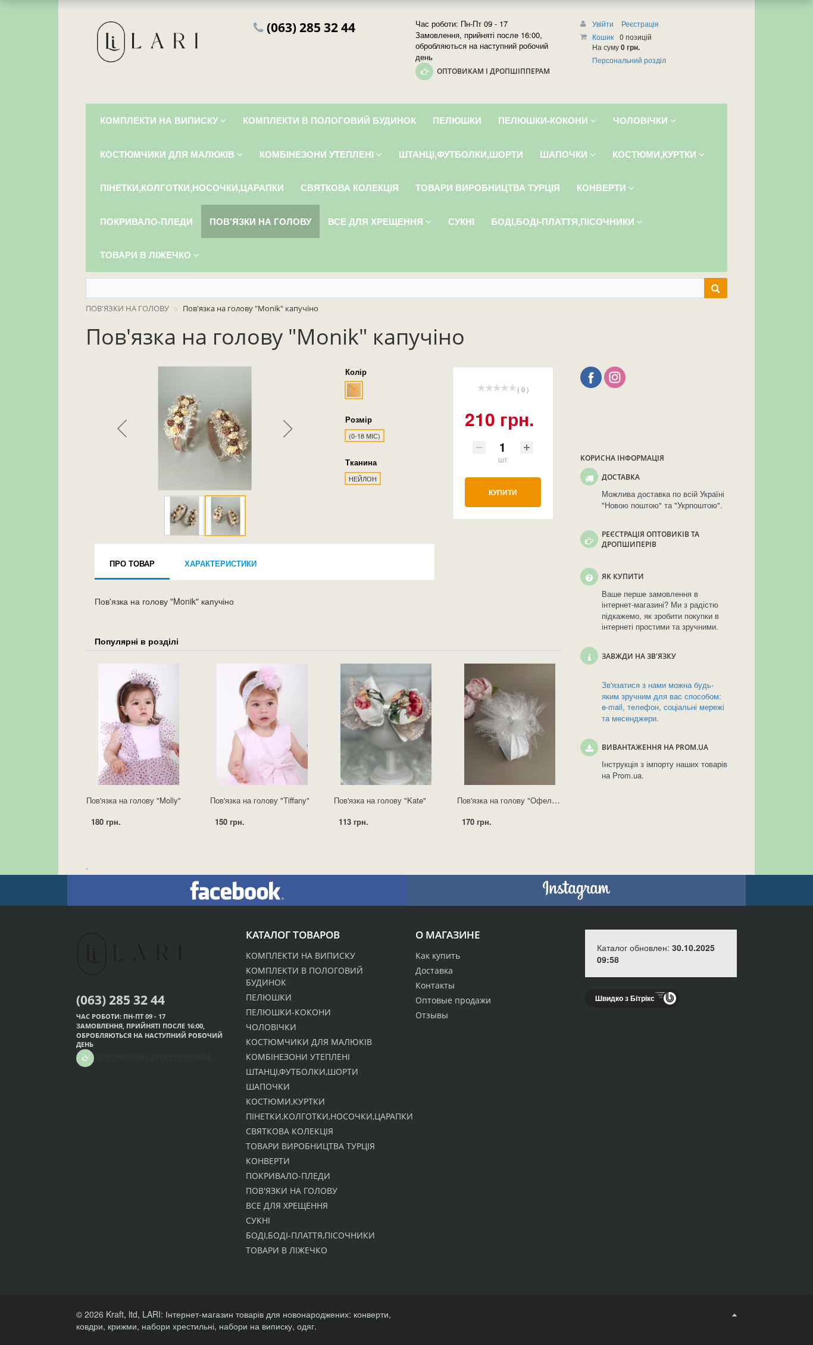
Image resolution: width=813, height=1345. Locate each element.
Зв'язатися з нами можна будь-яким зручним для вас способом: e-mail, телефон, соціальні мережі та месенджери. (663, 702)
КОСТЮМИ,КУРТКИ (285, 1101)
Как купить (437, 955)
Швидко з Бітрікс (625, 998)
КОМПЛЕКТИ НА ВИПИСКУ (300, 955)
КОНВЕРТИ (268, 1160)
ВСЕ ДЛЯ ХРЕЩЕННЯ (287, 1205)
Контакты (435, 985)
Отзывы (431, 1015)
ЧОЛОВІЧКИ (271, 1027)
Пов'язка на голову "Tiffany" (259, 800)
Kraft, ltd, (123, 1314)
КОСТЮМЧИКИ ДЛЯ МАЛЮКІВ (309, 1041)
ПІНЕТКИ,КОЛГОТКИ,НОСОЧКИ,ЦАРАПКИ (329, 1116)
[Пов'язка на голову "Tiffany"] (262, 724)
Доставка (434, 970)
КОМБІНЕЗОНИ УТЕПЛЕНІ (298, 1056)
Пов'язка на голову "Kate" (380, 800)
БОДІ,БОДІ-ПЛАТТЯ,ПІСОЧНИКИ (310, 1235)
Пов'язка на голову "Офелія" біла (517, 800)
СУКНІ (258, 1220)
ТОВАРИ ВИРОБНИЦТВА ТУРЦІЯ (310, 1146)
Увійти (603, 23)
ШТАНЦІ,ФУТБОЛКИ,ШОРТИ (302, 1071)
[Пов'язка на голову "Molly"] (138, 724)
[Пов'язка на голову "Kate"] (386, 724)
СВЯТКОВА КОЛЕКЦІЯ (289, 1131)
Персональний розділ (629, 60)
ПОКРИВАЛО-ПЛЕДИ (288, 1175)
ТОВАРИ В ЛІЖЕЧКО (286, 1250)
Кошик (603, 37)
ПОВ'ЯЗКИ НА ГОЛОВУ (291, 1190)
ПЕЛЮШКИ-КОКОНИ (288, 1012)
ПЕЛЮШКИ (269, 997)
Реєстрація (640, 23)
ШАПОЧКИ (268, 1086)
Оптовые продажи (453, 1000)
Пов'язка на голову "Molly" (133, 800)
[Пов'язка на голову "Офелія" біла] (509, 724)
